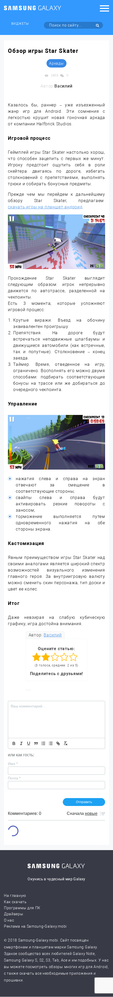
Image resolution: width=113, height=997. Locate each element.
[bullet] (50, 743)
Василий (53, 635)
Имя (13, 764)
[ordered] (43, 743)
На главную (15, 895)
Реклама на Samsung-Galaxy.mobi (35, 926)
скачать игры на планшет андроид (45, 206)
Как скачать (15, 902)
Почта (14, 778)
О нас (9, 920)
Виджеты (20, 23)
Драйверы (13, 914)
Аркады (56, 63)
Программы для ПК (22, 908)
